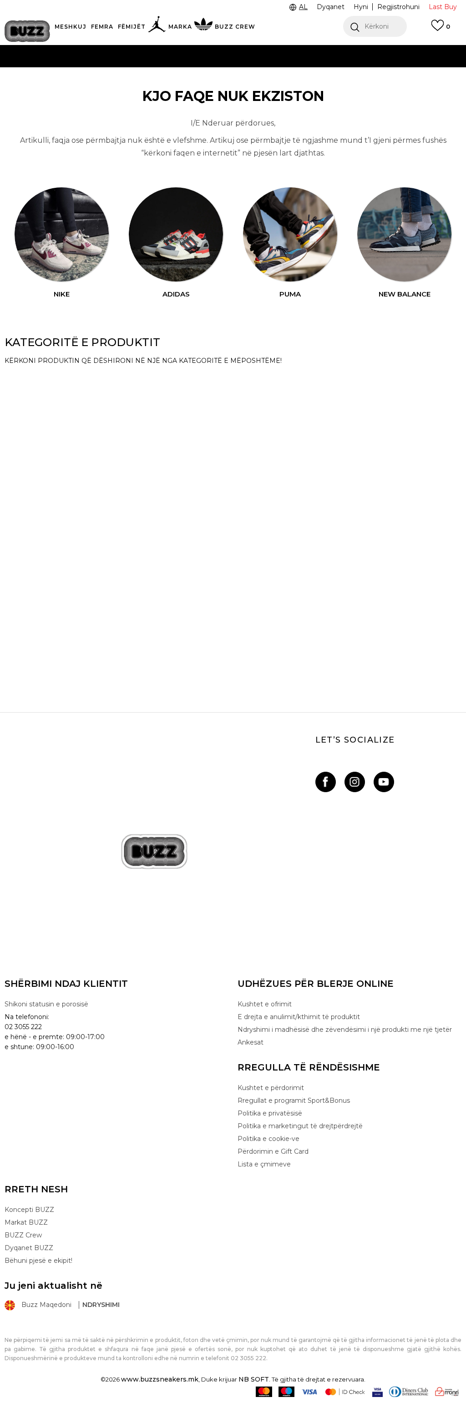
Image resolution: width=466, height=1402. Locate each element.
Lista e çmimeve (197, 86)
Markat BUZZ (26, 1222)
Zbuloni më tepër (267, 86)
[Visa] (309, 1392)
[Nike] (62, 234)
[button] (375, 26)
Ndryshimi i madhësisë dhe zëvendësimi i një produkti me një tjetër (345, 1029)
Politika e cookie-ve (268, 1139)
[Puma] (290, 234)
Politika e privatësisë (270, 1113)
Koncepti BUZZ (29, 1210)
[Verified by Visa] (377, 1392)
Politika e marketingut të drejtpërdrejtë (300, 1126)
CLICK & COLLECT (88, 68)
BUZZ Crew (23, 1235)
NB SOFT (253, 1379)
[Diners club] (408, 1392)
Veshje (30, 534)
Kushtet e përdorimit (271, 1088)
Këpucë (33, 382)
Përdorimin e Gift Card (273, 1151)
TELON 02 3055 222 (51, 49)
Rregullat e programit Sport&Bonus (294, 1100)
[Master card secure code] (345, 1392)
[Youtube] (384, 782)
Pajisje (29, 433)
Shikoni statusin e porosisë (46, 1004)
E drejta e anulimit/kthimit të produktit (299, 1017)
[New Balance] (404, 234)
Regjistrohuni (398, 7)
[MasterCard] (264, 1392)
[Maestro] (286, 1392)
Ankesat (250, 1042)
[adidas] (176, 234)
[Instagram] (354, 782)
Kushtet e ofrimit (265, 1004)
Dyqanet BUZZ (29, 1248)
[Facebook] (325, 782)
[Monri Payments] (447, 1392)
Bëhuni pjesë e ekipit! (38, 1260)
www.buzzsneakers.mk (159, 1379)
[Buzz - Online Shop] (27, 31)
